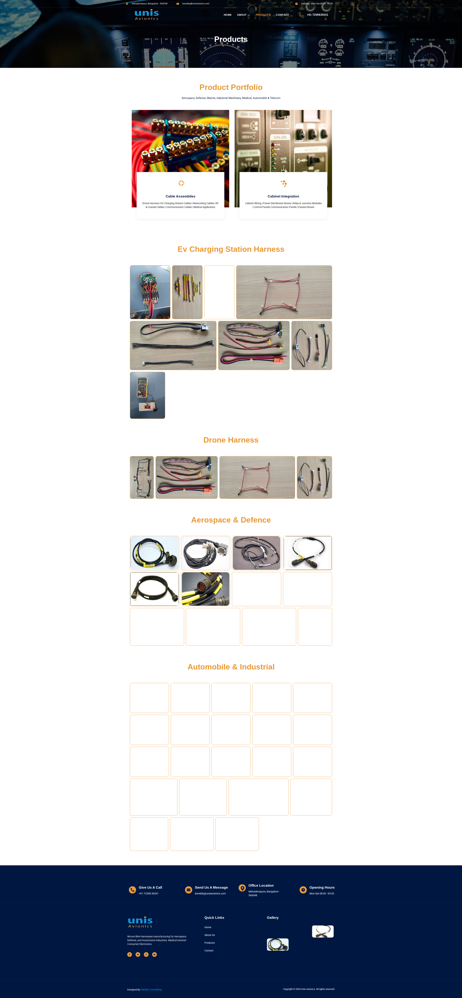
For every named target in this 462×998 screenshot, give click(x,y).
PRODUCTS (263, 14)
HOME (228, 14)
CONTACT (282, 14)
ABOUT (242, 14)
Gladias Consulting (151, 989)
